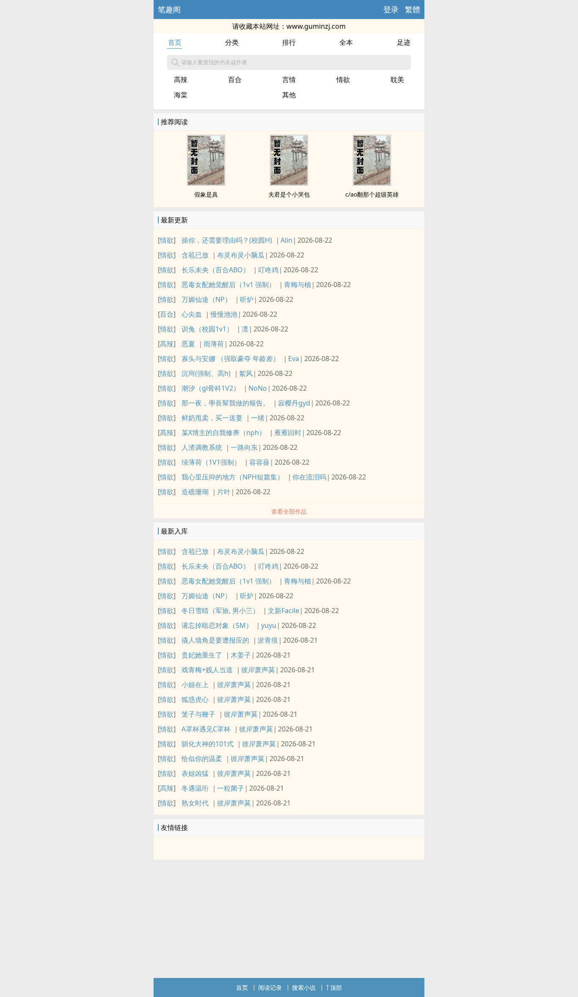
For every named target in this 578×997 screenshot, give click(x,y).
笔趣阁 (169, 9)
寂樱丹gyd (294, 403)
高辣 (180, 79)
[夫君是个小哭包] (289, 183)
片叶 (224, 491)
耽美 (397, 79)
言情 (289, 79)
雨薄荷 (214, 343)
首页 (175, 42)
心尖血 (192, 314)
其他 (289, 94)
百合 (235, 79)
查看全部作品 (289, 511)
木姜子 (241, 655)
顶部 (336, 987)
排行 (289, 42)
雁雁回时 (287, 432)
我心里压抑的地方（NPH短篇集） (233, 477)
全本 (346, 42)
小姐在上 (195, 684)
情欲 (343, 79)
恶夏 (188, 343)
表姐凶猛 (195, 773)
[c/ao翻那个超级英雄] (372, 183)
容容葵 (259, 462)
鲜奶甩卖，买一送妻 (212, 417)
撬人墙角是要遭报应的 (215, 640)
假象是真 (206, 194)
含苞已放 (195, 255)
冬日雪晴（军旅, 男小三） (220, 610)
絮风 (246, 373)
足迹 (403, 42)
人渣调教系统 (202, 447)
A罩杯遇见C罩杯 (206, 729)
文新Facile (283, 610)
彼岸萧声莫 (258, 669)
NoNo (257, 388)
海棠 (180, 94)
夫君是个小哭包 (289, 194)
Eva (293, 358)
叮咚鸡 (268, 269)
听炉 (246, 299)
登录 (391, 9)
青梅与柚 (297, 284)
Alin (286, 240)
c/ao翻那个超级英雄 (372, 194)
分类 (232, 42)
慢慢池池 (223, 314)
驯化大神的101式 (208, 743)
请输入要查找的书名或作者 (214, 62)
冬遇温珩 (195, 788)
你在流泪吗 (309, 477)
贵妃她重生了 (202, 655)
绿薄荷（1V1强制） (211, 462)
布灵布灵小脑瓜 (240, 255)
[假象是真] (206, 183)
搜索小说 (304, 987)
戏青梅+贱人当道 (207, 669)
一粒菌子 (230, 788)
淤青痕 (268, 640)
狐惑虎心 (195, 699)
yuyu (268, 625)
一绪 (257, 417)
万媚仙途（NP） (206, 299)
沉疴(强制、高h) (206, 373)
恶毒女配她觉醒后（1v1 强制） (228, 284)
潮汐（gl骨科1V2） (211, 388)
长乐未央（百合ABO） (216, 269)
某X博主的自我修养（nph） (224, 432)
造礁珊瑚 (195, 491)
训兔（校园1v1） (207, 329)
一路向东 (244, 447)
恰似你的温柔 (202, 758)
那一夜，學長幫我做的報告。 (226, 403)
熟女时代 (195, 803)
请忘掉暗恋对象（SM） (217, 625)
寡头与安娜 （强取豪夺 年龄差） (231, 358)
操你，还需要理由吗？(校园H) (227, 240)
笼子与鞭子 (198, 714)
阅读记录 (270, 987)
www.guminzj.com (316, 26)
